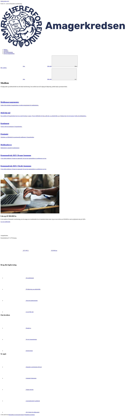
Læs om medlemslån (5, 221)
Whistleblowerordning (29, 414)
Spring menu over (5, 1)
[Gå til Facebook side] (12, 261)
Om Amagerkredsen (8, 52)
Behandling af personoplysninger (16, 414)
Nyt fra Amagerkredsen (9, 53)
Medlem (5, 49)
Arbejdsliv (6, 51)
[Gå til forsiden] (63, 47)
